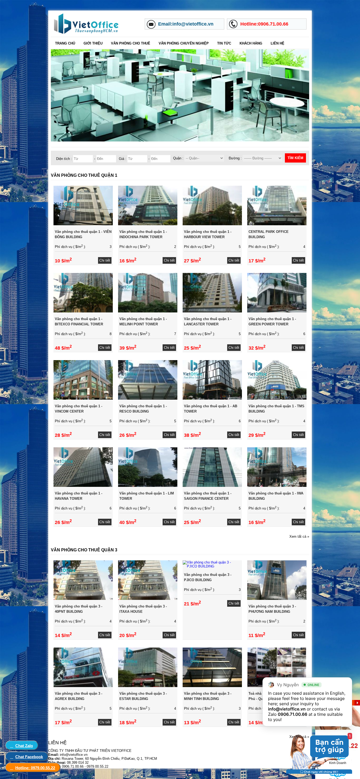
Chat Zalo (24, 745)
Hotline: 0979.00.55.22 (35, 768)
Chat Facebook (29, 756)
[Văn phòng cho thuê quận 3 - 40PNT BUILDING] (83, 599)
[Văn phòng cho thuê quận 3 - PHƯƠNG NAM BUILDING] (277, 599)
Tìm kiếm (295, 158)
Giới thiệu (93, 43)
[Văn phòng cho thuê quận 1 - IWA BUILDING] (277, 486)
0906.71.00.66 (292, 714)
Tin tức (224, 43)
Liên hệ (277, 43)
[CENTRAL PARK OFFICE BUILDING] (277, 224)
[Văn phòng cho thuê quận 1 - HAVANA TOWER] (83, 486)
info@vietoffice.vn (287, 709)
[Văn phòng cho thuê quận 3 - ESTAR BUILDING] (147, 686)
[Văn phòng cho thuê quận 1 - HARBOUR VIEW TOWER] (212, 224)
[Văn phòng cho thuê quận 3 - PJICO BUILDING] (212, 566)
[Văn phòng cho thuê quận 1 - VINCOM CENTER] (83, 398)
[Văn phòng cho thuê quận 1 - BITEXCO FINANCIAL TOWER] (83, 311)
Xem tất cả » (299, 536)
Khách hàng (251, 43)
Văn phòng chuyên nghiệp (184, 43)
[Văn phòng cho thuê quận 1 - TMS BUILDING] (277, 398)
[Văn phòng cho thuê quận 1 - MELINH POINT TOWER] (147, 311)
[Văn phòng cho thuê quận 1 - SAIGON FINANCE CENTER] (212, 486)
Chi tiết (104, 260)
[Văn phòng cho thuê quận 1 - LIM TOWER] (147, 486)
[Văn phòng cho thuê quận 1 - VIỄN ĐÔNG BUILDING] (83, 224)
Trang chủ (65, 43)
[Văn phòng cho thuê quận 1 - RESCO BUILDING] (147, 398)
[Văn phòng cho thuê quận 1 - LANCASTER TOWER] (212, 311)
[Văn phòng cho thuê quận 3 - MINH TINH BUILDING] (212, 686)
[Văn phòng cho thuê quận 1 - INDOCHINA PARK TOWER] (147, 224)
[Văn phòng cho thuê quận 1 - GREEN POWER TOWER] (277, 311)
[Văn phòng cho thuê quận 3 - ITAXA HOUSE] (147, 599)
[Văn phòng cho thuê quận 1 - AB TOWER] (212, 398)
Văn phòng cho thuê (130, 43)
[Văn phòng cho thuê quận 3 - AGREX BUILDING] (83, 686)
